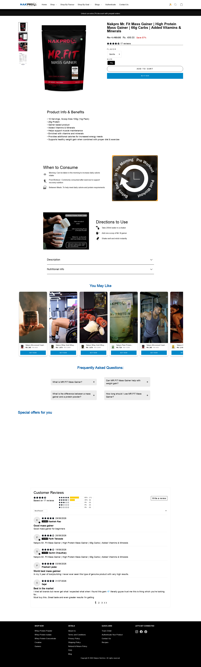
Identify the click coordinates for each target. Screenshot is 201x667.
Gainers (38, 646)
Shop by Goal (84, 4)
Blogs (97, 4)
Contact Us (123, 4)
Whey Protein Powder (43, 631)
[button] (22, 26)
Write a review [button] (159, 498)
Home (44, 4)
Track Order (107, 631)
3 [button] (102, 603)
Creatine (38, 642)
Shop (52, 4)
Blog (70, 654)
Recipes (105, 642)
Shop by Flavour (67, 4)
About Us (72, 631)
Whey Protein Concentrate (45, 638)
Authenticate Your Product (112, 635)
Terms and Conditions (77, 635)
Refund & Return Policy (77, 646)
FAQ (70, 650)
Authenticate (110, 4)
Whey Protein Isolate (43, 635)
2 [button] (98, 603)
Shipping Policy (74, 642)
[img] (48, 518)
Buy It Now (145, 76)
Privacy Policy (74, 638)
